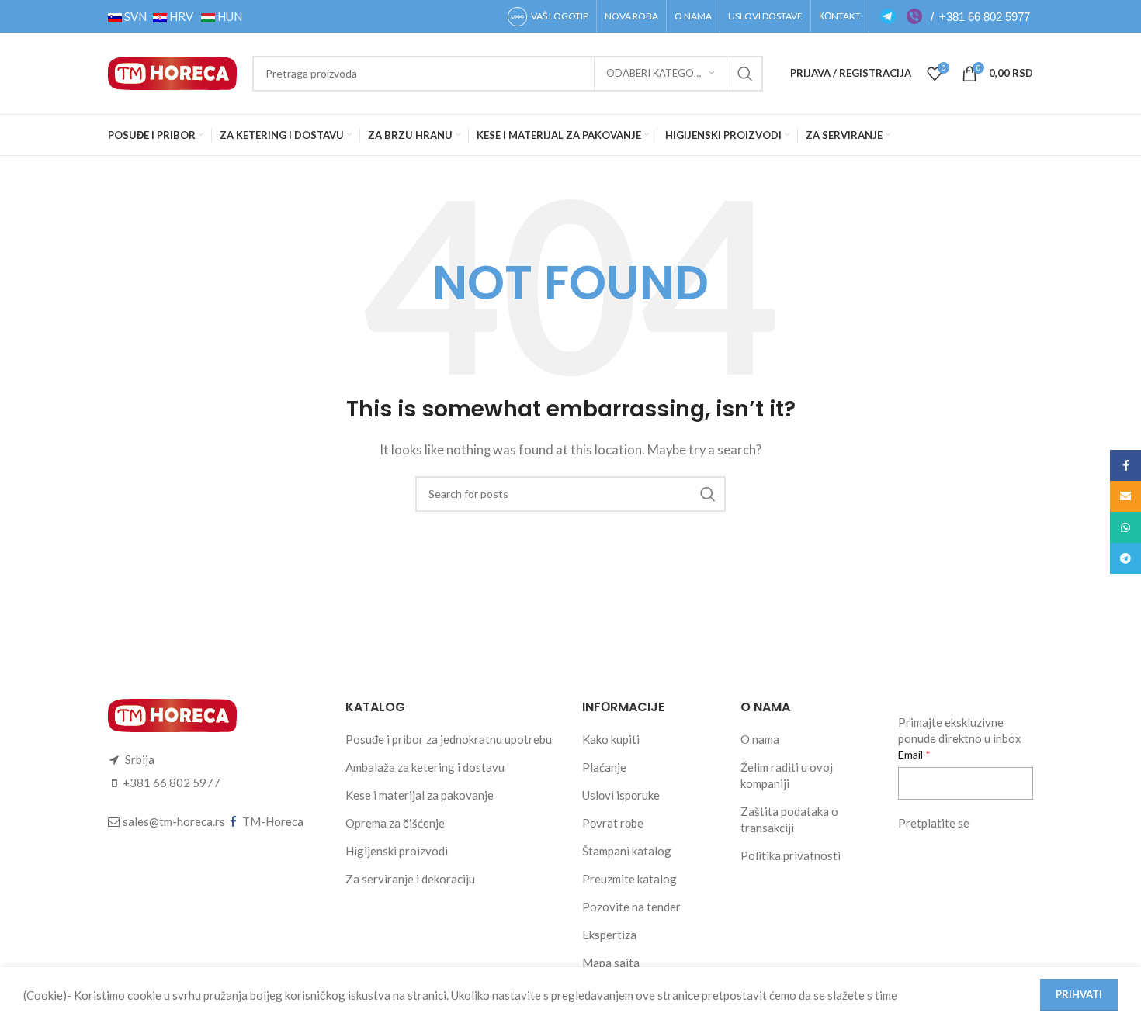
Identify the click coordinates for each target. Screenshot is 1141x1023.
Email (911, 754)
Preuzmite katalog (629, 879)
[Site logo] (172, 71)
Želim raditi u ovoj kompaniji (786, 775)
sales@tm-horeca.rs (174, 821)
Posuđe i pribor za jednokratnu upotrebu (448, 739)
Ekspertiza (609, 935)
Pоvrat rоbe (612, 823)
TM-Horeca (272, 821)
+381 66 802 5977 (984, 16)
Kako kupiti (611, 739)
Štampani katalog (626, 851)
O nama (759, 739)
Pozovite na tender (631, 907)
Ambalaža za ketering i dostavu (425, 767)
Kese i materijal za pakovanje (419, 795)
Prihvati (1079, 994)
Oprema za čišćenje (395, 823)
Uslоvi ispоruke (621, 795)
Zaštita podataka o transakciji (789, 819)
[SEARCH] (745, 74)
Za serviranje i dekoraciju (410, 879)
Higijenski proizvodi (396, 851)
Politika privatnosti (790, 855)
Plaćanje (604, 767)
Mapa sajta (611, 962)
